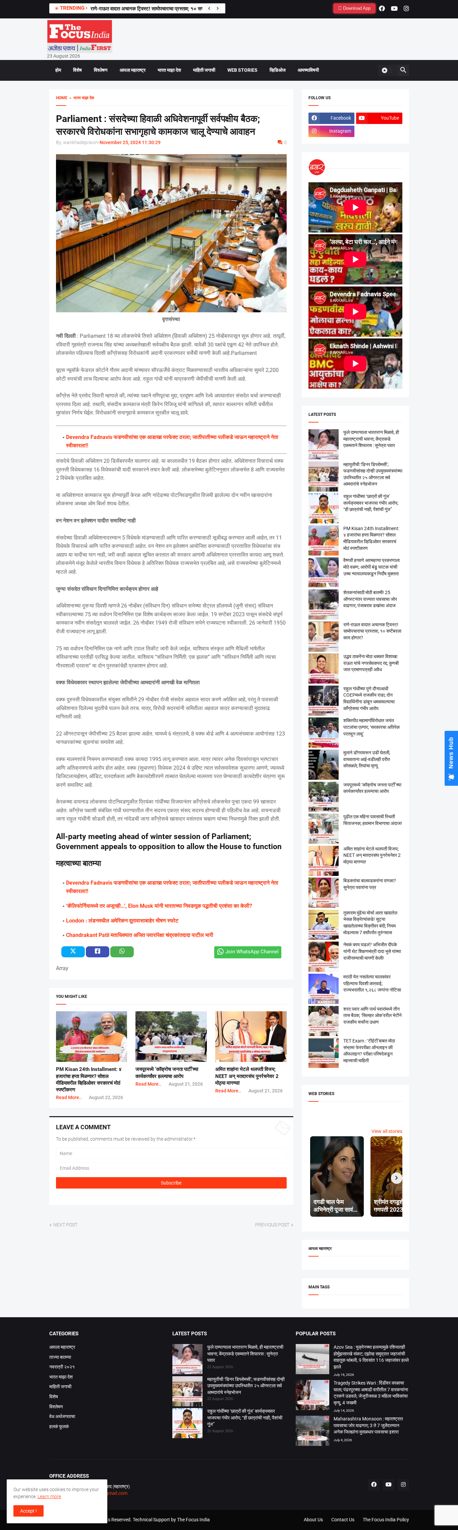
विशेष (77, 70)
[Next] (217, 8)
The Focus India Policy (386, 1519)
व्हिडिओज (278, 70)
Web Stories (242, 70)
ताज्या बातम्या (60, 1357)
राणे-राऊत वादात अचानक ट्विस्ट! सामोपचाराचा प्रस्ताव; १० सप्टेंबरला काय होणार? (164, 9)
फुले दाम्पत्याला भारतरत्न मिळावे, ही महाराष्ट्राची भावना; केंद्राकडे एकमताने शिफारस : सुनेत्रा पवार (371, 439)
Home (61, 98)
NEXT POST (65, 1224)
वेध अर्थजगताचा (62, 1416)
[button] (387, 70)
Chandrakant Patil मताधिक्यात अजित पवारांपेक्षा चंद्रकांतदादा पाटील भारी (139, 935)
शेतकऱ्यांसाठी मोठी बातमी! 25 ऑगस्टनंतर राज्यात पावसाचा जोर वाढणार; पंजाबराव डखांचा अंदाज (370, 599)
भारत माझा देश (169, 70)
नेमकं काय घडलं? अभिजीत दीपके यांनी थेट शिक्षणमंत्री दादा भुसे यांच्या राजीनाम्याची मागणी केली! (372, 951)
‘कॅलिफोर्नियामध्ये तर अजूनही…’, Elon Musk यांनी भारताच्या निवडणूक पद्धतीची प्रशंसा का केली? (159, 906)
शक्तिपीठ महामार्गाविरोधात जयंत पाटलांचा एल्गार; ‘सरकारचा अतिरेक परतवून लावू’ (371, 727)
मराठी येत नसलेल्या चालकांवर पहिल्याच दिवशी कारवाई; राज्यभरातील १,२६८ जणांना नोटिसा (372, 983)
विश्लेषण (101, 70)
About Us (313, 1519)
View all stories (386, 1131)
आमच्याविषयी (308, 70)
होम (58, 70)
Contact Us (342, 1519)
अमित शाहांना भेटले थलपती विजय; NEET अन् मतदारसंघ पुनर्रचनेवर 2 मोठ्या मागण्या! (247, 1076)
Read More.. (69, 1097)
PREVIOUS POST (272, 1224)
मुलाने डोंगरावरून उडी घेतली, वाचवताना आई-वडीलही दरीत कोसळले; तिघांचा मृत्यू (366, 759)
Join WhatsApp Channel (252, 952)
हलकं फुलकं (59, 1426)
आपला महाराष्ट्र (133, 70)
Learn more (49, 1496)
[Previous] (209, 8)
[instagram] (406, 8)
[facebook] (382, 8)
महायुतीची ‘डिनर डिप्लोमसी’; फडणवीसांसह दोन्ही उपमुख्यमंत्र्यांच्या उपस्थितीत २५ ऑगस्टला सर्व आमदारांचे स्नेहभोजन (246, 1386)
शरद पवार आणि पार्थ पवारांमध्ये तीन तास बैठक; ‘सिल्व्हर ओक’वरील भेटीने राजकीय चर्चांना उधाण (372, 1015)
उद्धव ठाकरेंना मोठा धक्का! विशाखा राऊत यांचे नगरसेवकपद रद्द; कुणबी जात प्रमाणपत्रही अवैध (371, 663)
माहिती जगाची (204, 70)
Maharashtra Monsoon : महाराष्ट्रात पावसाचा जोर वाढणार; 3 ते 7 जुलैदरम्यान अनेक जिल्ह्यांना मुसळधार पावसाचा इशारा (368, 1425)
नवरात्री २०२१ (62, 1366)
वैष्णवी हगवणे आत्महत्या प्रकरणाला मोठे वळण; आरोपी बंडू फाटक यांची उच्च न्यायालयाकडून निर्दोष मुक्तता (371, 567)
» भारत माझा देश (80, 98)
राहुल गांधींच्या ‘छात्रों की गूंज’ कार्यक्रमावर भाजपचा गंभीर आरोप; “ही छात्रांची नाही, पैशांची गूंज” (370, 503)
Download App (356, 8)
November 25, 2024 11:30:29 (130, 142)
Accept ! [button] (28, 1511)
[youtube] (394, 8)
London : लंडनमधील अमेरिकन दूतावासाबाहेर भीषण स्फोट (122, 920)
